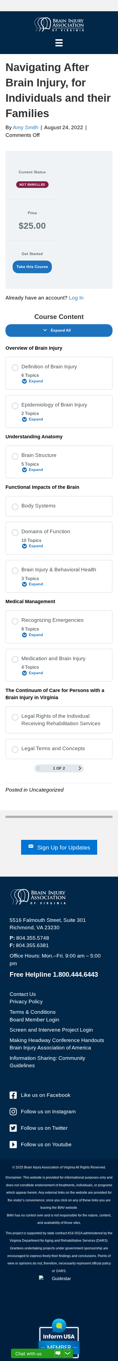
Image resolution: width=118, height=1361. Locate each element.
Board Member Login (34, 1020)
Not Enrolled (32, 184)
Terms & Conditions (33, 1012)
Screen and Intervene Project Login (51, 1030)
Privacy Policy (26, 1001)
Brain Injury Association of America (50, 1048)
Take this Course (32, 266)
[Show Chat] (57, 1353)
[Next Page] (80, 768)
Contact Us (23, 994)
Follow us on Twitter (44, 1128)
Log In (76, 298)
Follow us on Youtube (46, 1144)
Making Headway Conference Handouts (57, 1040)
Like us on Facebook (46, 1095)
